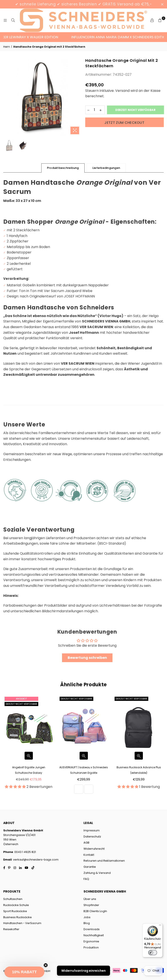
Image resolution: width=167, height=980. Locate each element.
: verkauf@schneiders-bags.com (35, 860)
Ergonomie (91, 941)
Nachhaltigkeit (94, 935)
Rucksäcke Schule (16, 905)
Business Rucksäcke (17, 917)
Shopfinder (91, 905)
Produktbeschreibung (63, 168)
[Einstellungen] (152, 20)
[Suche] (13, 20)
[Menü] (160, 926)
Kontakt (89, 855)
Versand (122, 90)
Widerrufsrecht (94, 849)
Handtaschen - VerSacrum (22, 923)
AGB (86, 843)
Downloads (92, 929)
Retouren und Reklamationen (104, 861)
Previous (7, 97)
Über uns (90, 899)
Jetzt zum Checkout (124, 122)
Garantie (90, 867)
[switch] (152, 952)
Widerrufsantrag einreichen (83, 970)
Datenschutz (92, 836)
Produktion (91, 947)
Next (78, 97)
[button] (24, 972)
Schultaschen (12, 899)
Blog (87, 923)
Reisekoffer (11, 929)
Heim (6, 47)
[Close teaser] (45, 965)
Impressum (92, 830)
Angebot (21, 698)
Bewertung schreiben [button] (87, 657)
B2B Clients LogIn (95, 911)
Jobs (87, 917)
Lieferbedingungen (106, 168)
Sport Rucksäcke (15, 911)
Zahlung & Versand (97, 873)
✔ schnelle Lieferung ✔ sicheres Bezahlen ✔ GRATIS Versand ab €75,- (83, 4)
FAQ (86, 879)
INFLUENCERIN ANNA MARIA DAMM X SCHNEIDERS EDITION (113, 37)
